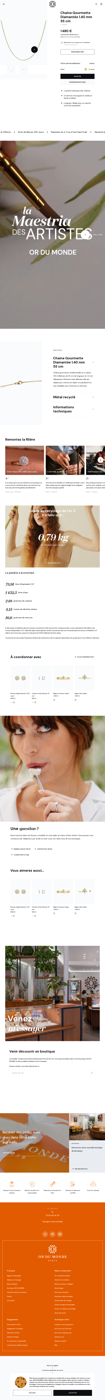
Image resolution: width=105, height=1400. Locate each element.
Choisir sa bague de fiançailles (65, 1305)
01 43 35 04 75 (52, 1212)
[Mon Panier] (101, 4)
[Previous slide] (100, 460)
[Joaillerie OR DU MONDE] (53, 1253)
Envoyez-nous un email (52, 1221)
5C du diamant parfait (62, 1276)
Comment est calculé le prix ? (69, 34)
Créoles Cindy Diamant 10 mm (40, 695)
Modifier (92, 63)
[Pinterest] (52, 1234)
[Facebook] (45, 1234)
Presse (9, 1296)
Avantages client (62, 1319)
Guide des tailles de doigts (64, 1296)
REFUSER (32, 1393)
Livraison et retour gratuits (64, 1324)
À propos (11, 1271)
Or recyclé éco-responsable (16, 1341)
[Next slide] (90, 891)
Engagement (12, 1319)
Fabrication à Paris (13, 1333)
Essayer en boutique (77, 82)
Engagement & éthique (15, 1329)
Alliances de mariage (14, 1280)
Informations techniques (63, 409)
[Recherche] (96, 4)
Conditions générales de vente (52, 1370)
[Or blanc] (11, 702)
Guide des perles (60, 1313)
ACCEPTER (73, 1393)
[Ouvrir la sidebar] (3, 4)
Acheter (77, 76)
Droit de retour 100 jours (63, 1329)
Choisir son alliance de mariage (65, 1309)
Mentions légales (52, 1365)
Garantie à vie (59, 1337)
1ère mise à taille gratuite (63, 1333)
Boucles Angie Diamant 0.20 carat (20, 695)
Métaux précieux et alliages (64, 1284)
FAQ (56, 1345)
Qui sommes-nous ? (14, 1324)
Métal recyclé (64, 397)
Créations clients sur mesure (17, 1292)
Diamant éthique (13, 1337)
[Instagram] (60, 1234)
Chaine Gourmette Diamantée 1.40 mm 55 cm (69, 362)
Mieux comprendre (63, 1271)
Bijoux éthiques (12, 1284)
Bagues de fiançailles (14, 1276)
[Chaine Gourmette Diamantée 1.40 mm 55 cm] (11, 69)
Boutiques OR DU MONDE (15, 1288)
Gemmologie (59, 1288)
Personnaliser (77, 52)
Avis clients (11, 1300)
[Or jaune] (14, 702)
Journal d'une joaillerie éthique (17, 1345)
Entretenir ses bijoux (62, 1292)
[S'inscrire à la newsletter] (49, 1152)
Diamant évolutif (60, 1341)
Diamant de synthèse (62, 1280)
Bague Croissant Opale (61, 693)
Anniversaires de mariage (63, 1300)
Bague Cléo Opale (81, 693)
